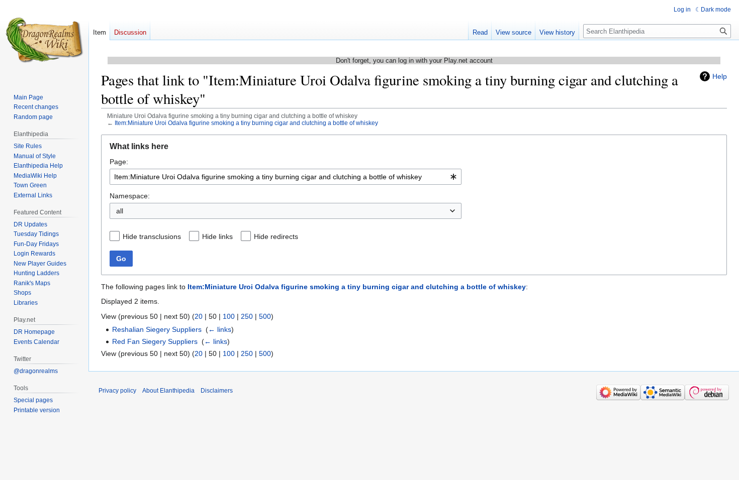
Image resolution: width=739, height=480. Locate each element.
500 (265, 316)
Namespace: (130, 196)
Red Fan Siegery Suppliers (155, 341)
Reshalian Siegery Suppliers (157, 329)
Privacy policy (117, 390)
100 (229, 316)
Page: (119, 162)
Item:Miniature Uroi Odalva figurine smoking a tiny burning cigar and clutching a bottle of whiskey (246, 122)
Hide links (217, 236)
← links (219, 329)
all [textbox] (119, 211)
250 (247, 316)
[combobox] (285, 177)
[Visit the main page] (44, 40)
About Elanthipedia (168, 390)
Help (719, 76)
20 (199, 316)
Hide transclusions (152, 236)
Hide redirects (276, 236)
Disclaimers (217, 390)
